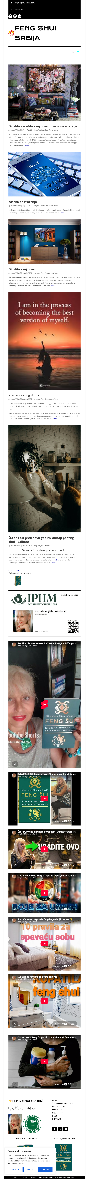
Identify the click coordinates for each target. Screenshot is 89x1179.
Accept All (45, 1169)
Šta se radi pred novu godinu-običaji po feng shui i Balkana (41, 540)
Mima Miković (16, 130)
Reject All (30, 1169)
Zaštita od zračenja (22, 202)
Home (56, 130)
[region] (30, 1160)
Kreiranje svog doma (23, 395)
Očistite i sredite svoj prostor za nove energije (42, 126)
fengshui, (55, 560)
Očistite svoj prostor (23, 269)
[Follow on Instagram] (15, 16)
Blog (35, 545)
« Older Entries (14, 570)
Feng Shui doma (47, 130)
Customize (15, 1169)
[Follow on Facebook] (10, 16)
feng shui (37, 130)
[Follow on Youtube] (19, 16)
